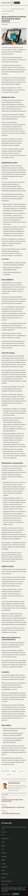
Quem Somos (4, 866)
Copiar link (9, 774)
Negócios (4, 845)
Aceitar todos (15, 893)
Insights (3, 860)
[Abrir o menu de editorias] (11, 2)
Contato (3, 877)
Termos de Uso (5, 884)
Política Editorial (5, 873)
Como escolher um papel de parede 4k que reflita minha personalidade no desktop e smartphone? (13, 740)
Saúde (3, 842)
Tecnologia (8, 8)
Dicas (3, 834)
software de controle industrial (12, 100)
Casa (3, 849)
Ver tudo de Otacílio (13, 790)
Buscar (17, 2)
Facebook (21, 771)
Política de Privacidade (6, 881)
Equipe (3, 870)
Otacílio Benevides (7, 22)
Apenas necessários (6, 893)
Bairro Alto (4, 8)
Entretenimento (5, 838)
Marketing (4, 852)
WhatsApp (14, 771)
